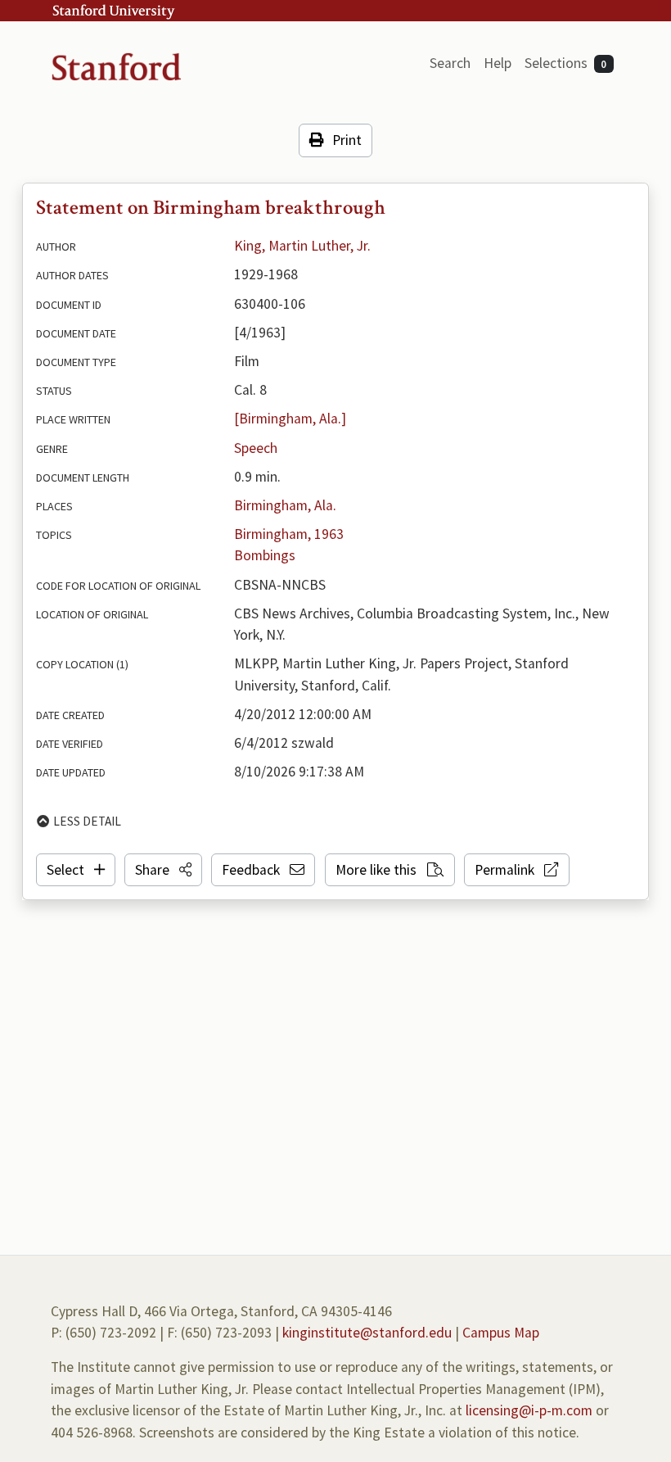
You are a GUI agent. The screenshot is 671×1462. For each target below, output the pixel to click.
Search (450, 63)
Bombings (264, 555)
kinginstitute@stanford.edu (367, 1333)
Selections (566, 63)
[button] (163, 869)
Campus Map (500, 1333)
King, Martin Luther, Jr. (302, 246)
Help (497, 63)
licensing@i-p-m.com (529, 1410)
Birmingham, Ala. (285, 505)
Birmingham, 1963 (289, 534)
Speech (255, 448)
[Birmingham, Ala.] (290, 419)
